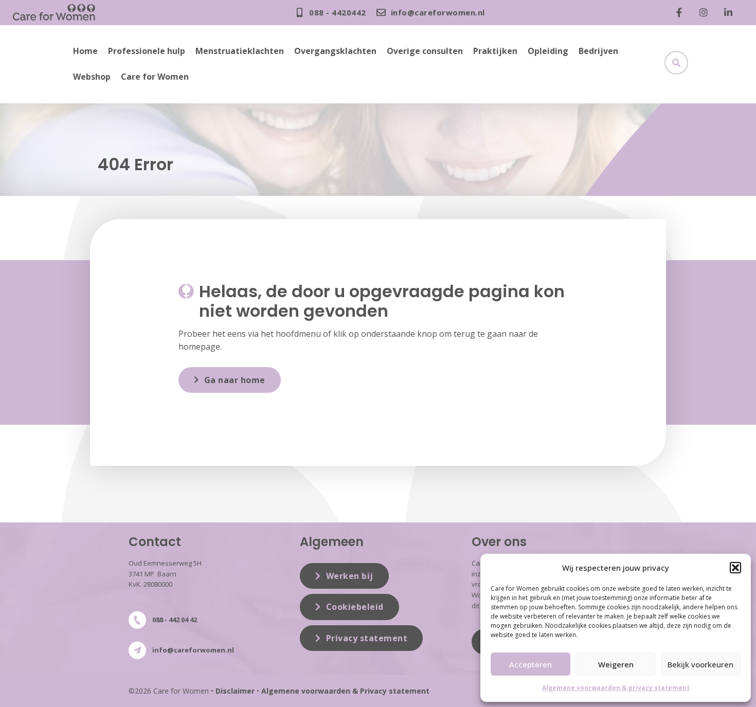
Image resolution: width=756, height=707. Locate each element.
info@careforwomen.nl (193, 650)
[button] (735, 568)
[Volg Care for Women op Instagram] (706, 12)
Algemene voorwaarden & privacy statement (616, 687)
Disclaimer (235, 691)
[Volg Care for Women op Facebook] (681, 12)
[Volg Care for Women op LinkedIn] (730, 12)
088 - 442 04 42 (174, 619)
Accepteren (530, 664)
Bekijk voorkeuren (700, 664)
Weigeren (616, 664)
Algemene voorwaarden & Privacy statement (345, 691)
